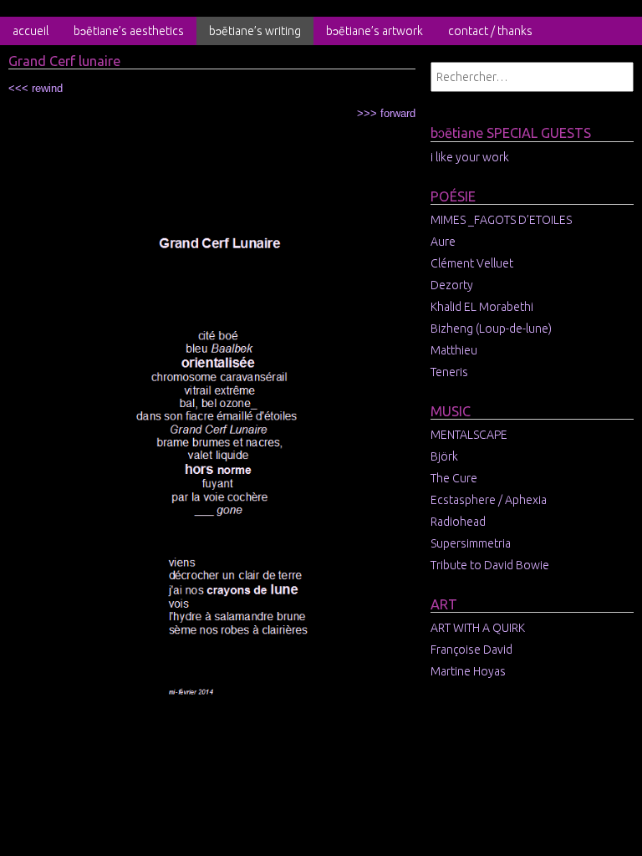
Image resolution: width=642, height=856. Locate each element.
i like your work (470, 157)
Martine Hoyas (468, 671)
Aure (443, 241)
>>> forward (386, 113)
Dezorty (452, 285)
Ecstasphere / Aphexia (489, 500)
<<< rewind (35, 88)
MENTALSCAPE (469, 434)
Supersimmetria (471, 543)
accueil (30, 31)
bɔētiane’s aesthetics (129, 31)
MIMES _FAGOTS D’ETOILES (501, 220)
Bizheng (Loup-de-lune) (491, 328)
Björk (444, 456)
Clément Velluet (472, 263)
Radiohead (458, 521)
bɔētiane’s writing (255, 31)
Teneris (449, 372)
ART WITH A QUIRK (478, 627)
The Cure (454, 478)
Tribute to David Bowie (490, 565)
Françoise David (471, 649)
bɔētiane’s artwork (374, 31)
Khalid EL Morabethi (482, 306)
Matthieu (454, 350)
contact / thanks (490, 31)
